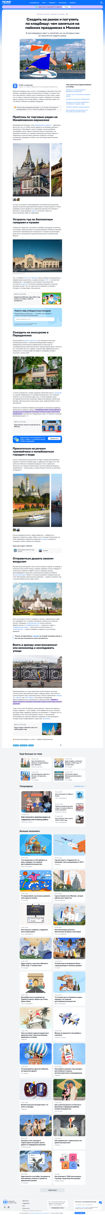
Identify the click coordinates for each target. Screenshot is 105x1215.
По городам (61, 14)
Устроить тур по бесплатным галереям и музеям (78, 95)
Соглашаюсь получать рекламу (21, 323)
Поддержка (25, 1203)
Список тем (25, 1208)
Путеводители (34, 2)
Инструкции (62, 2)
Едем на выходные (26, 866)
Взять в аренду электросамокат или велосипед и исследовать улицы (76, 110)
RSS (23, 1206)
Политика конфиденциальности (32, 1211)
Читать (66, 7)
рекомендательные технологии (40, 1213)
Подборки (52, 2)
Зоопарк (45, 550)
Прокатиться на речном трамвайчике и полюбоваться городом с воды (77, 103)
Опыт (44, 2)
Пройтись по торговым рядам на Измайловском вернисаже (75, 90)
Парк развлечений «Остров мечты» (26, 550)
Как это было (59, 1111)
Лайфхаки (73, 2)
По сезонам (24, 900)
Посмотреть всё (78, 786)
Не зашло (57, 968)
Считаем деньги (26, 1147)
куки (29, 1213)
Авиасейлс (25, 1201)
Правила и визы (59, 1181)
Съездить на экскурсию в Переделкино (78, 99)
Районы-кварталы (36, 767)
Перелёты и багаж (26, 822)
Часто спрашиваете (61, 798)
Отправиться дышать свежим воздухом (77, 107)
